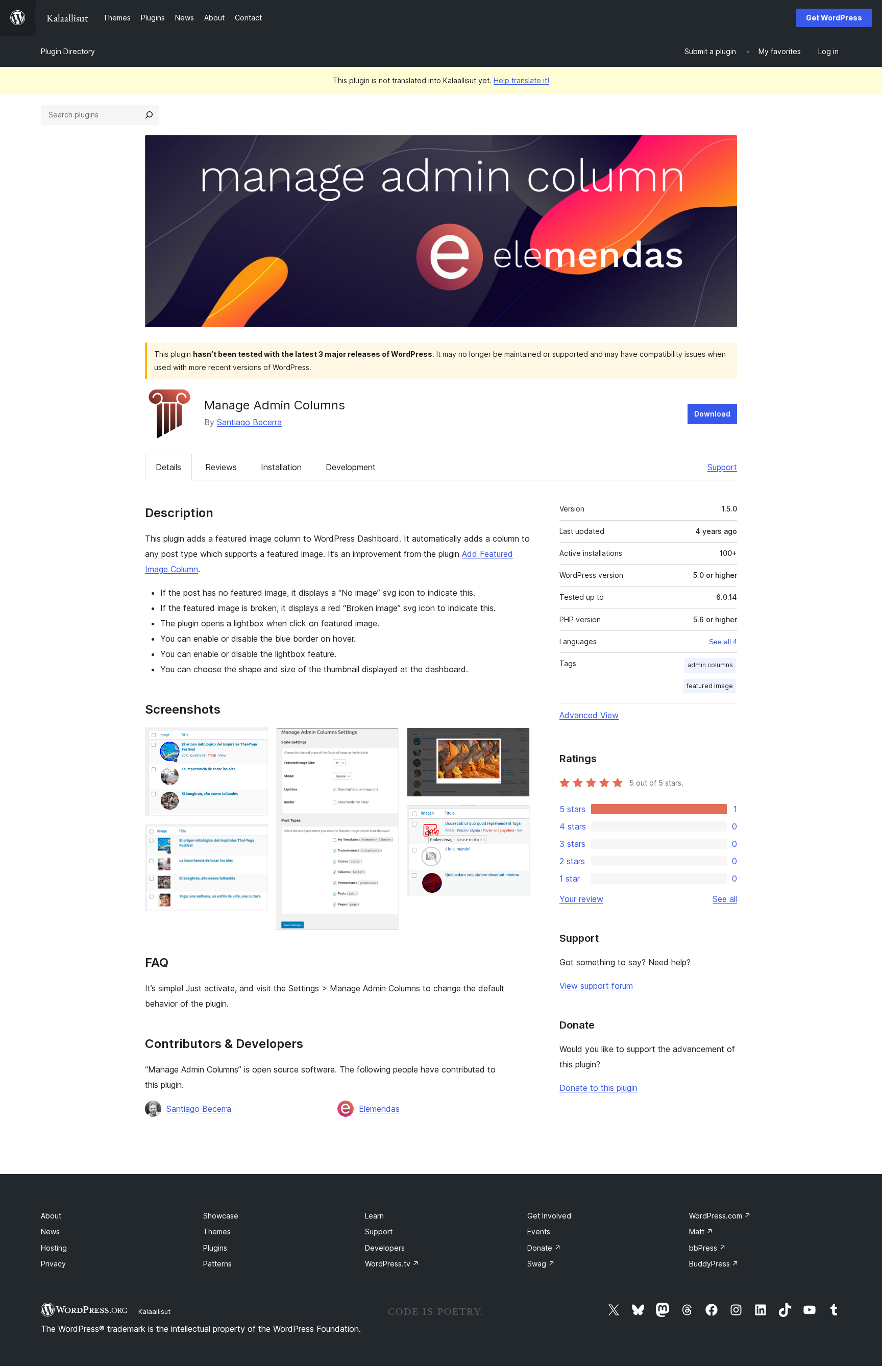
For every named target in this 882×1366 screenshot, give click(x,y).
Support (722, 467)
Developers (385, 1247)
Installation (281, 467)
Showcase (220, 1215)
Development (351, 467)
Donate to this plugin (598, 1088)
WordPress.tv (392, 1263)
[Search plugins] (149, 115)
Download (712, 413)
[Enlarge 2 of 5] (254, 838)
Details (168, 467)
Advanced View (589, 715)
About (51, 1215)
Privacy (53, 1263)
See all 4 (723, 642)
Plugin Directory (68, 51)
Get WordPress (834, 17)
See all (725, 899)
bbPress (707, 1247)
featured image (710, 686)
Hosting (54, 1247)
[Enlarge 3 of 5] (385, 741)
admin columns (710, 665)
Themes (217, 1231)
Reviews (221, 467)
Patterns (217, 1263)
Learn (374, 1215)
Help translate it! (521, 80)
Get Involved (549, 1215)
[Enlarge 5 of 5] (516, 819)
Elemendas (379, 1109)
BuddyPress (714, 1263)
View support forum (596, 986)
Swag (541, 1263)
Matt (701, 1231)
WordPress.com (720, 1215)
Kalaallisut (154, 1311)
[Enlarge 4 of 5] (516, 741)
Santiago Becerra (249, 422)
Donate (544, 1247)
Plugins (215, 1247)
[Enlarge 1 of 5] (254, 741)
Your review (581, 899)
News (50, 1231)
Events (538, 1231)
